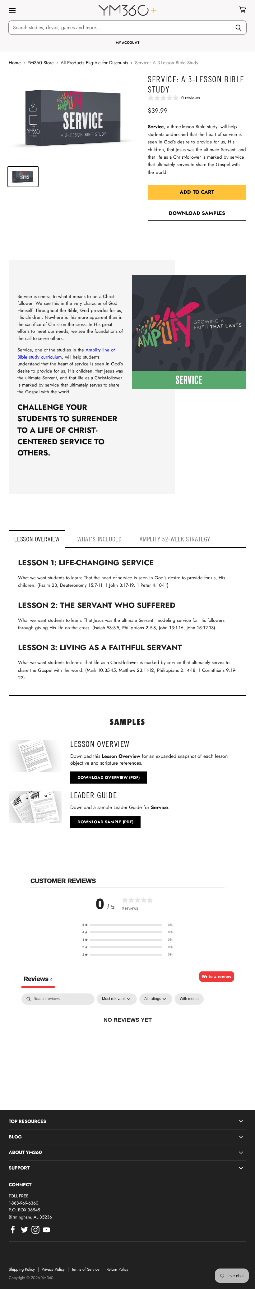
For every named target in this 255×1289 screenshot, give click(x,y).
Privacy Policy (53, 1269)
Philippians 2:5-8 (139, 627)
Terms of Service (86, 1269)
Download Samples (197, 213)
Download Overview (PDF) (108, 777)
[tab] (37, 539)
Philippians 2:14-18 (176, 670)
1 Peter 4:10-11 (152, 585)
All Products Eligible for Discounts (94, 63)
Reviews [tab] (38, 978)
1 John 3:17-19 (119, 585)
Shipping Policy (22, 1269)
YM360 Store (41, 63)
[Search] (238, 27)
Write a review (216, 976)
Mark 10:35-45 (101, 670)
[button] (127, 925)
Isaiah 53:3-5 (106, 627)
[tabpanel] (127, 1040)
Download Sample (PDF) (105, 822)
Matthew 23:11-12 (136, 670)
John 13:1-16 (171, 627)
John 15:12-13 (200, 627)
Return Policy (117, 1269)
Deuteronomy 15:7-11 (81, 585)
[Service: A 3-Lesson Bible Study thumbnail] (23, 177)
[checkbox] (189, 999)
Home (15, 63)
